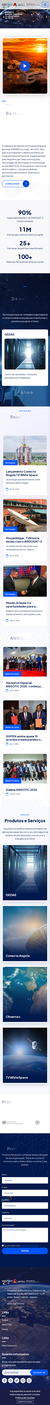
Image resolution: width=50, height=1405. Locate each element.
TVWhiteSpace (17, 1077)
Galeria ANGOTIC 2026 (21, 789)
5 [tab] (31, 393)
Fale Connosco (9, 1345)
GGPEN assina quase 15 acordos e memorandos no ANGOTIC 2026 (24, 739)
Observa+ (13, 1016)
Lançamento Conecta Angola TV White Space (22, 473)
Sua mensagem (8, 1225)
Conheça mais (12, 184)
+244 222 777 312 (15, 1303)
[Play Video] (25, 66)
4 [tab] (28, 393)
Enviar (25, 1250)
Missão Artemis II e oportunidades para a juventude (21, 606)
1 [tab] (19, 393)
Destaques (10, 463)
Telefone (5, 1212)
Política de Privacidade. (29, 1246)
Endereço (6, 1200)
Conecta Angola (18, 956)
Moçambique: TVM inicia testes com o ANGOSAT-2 (24, 539)
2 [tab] (22, 393)
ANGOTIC (7, 1324)
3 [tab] (25, 393)
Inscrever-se (39, 1372)
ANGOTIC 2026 (12, 674)
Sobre (5, 1320)
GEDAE (11, 895)
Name (4, 1175)
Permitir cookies (25, 1402)
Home (5, 1329)
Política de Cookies (25, 1397)
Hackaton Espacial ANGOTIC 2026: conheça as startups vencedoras (23, 686)
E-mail (4, 1187)
